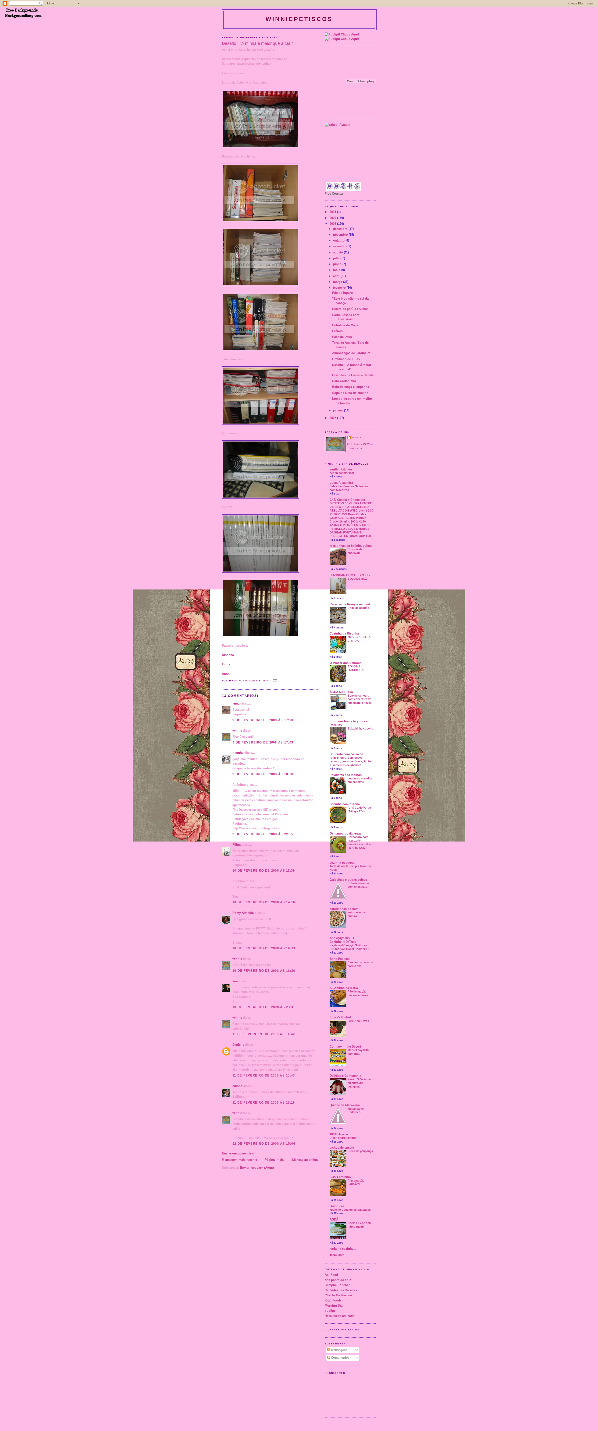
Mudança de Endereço (356, 1110)
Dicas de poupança (360, 1151)
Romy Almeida (243, 913)
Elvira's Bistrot (340, 1017)
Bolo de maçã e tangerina (350, 387)
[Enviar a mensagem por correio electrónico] (275, 680)
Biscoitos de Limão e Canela (353, 375)
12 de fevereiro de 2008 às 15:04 (263, 1143)
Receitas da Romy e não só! (350, 604)
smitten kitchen (341, 469)
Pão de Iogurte (342, 293)
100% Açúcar (339, 1134)
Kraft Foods (333, 1300)
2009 (333, 218)
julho (337, 258)
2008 (333, 223)
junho (337, 264)
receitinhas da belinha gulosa (351, 545)
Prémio (337, 331)
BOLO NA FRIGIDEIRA (356, 668)
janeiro (338, 410)
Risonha (228, 655)
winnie (237, 730)
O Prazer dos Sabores (345, 663)
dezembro (341, 229)
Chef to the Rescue (338, 1295)
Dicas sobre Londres (343, 1138)
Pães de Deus (342, 337)
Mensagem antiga (305, 1159)
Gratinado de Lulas (346, 359)
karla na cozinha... (343, 1248)
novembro (341, 234)
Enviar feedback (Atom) (257, 1167)
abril (337, 276)
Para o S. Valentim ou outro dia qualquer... (360, 1083)
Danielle (238, 1044)
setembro (340, 246)
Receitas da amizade (339, 1316)
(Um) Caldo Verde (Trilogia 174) (359, 809)
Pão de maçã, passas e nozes (358, 993)
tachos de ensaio (342, 1147)
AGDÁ (334, 1219)
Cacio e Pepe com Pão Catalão (360, 1224)
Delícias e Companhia (345, 1075)
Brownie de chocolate (355, 551)
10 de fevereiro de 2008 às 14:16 (263, 902)
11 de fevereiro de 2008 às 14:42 (263, 1034)
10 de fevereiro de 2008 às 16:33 (263, 948)
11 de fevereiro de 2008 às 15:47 (263, 1075)
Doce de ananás (358, 608)
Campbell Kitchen (337, 1285)
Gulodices (337, 1206)
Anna (225, 674)
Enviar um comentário (238, 1153)
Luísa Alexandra (341, 482)
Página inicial (275, 1159)
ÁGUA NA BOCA (341, 692)
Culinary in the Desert (345, 1046)
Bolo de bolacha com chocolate (358, 885)
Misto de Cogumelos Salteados (350, 1209)
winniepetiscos (299, 19)
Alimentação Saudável (356, 1182)
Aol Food (331, 1275)
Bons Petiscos (340, 959)
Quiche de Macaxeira (345, 1105)
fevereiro (340, 287)
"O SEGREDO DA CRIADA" (359, 638)
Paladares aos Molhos (346, 775)
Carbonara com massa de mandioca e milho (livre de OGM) (359, 842)
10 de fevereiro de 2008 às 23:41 (263, 1007)
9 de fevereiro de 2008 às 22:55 (262, 834)
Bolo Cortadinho (344, 381)
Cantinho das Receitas (341, 1290)
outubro (339, 240)
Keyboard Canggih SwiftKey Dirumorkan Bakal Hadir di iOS (350, 947)
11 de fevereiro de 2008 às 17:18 (263, 1102)
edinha (237, 1086)
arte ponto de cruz (338, 1280)
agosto (338, 252)
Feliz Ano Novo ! (358, 1021)
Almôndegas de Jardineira (351, 353)
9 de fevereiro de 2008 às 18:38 (262, 774)
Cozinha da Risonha (344, 633)
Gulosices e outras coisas (348, 879)
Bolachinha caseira (360, 728)
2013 (333, 212)
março (338, 282)
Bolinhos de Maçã (345, 325)
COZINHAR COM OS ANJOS (350, 575)
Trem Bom (337, 1255)
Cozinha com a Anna (345, 804)
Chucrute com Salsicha (346, 754)
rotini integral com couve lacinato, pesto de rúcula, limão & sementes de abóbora (350, 761)
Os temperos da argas (345, 833)
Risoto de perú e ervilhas (350, 309)
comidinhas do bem (344, 909)
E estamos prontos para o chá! (360, 964)
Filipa (226, 664)
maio (337, 270)
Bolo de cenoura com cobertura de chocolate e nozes (360, 699)
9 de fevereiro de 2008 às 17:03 (262, 742)
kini (235, 981)
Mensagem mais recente (239, 1159)
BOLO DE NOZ (357, 578)
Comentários (339, 1357)
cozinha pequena (342, 862)
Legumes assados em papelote (360, 780)
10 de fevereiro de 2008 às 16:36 (263, 970)
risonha (237, 752)
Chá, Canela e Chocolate (347, 500)
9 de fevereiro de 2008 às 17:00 (262, 720)
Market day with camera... (358, 1052)
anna (235, 703)
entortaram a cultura (356, 914)
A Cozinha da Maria (344, 988)
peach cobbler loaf (342, 473)
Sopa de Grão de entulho (350, 393)
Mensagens (338, 1350)
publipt (330, 1310)
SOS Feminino (340, 1177)
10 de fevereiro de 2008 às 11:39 (263, 870)
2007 (333, 418)
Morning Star (334, 1305)
